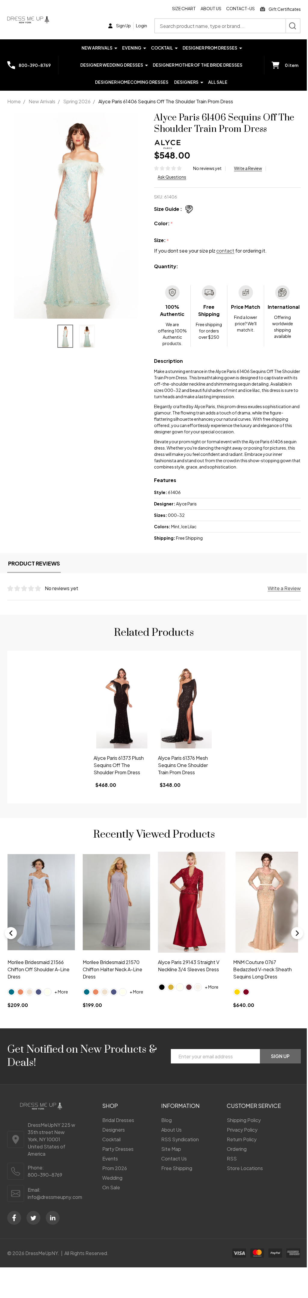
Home (14, 101)
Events (110, 1158)
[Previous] (11, 933)
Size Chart (184, 8)
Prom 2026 (114, 1168)
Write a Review (248, 168)
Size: (161, 240)
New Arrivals (97, 47)
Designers (186, 82)
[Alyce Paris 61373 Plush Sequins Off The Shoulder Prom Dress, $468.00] (122, 706)
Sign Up (280, 1056)
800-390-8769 (45, 1175)
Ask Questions (172, 177)
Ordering (237, 1149)
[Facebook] (14, 1218)
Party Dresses (118, 1149)
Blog (166, 1120)
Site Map (171, 1149)
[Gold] (170, 986)
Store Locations (245, 1168)
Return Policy (242, 1139)
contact (225, 250)
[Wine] (188, 986)
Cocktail (162, 47)
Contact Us (174, 1158)
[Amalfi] (11, 991)
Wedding (112, 1178)
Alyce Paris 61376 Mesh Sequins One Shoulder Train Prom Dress (183, 765)
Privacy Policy (242, 1130)
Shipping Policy (244, 1120)
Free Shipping (176, 1168)
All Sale (217, 82)
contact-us (240, 8)
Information (180, 1105)
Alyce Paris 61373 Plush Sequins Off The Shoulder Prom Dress (119, 765)
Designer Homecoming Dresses (131, 82)
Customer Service (254, 1105)
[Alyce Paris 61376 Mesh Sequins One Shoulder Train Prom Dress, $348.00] (186, 706)
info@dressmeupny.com (55, 1197)
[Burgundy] (246, 991)
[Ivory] (47, 991)
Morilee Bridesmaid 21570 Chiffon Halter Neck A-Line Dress (112, 969)
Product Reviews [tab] (34, 563)
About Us (211, 8)
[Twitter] (33, 1218)
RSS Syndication (180, 1139)
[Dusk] (38, 991)
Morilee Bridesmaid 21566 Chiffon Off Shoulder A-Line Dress (38, 969)
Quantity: (166, 266)
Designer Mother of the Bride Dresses (197, 65)
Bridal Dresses (118, 1120)
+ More (61, 991)
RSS (232, 1158)
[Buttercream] (29, 991)
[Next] (297, 933)
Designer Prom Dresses (210, 47)
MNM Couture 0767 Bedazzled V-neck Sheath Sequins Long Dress (262, 969)
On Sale (111, 1187)
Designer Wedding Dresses (111, 65)
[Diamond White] (198, 986)
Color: (163, 223)
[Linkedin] (53, 1218)
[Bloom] (20, 991)
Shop (110, 1105)
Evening (131, 47)
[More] (115, 47)
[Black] (161, 986)
